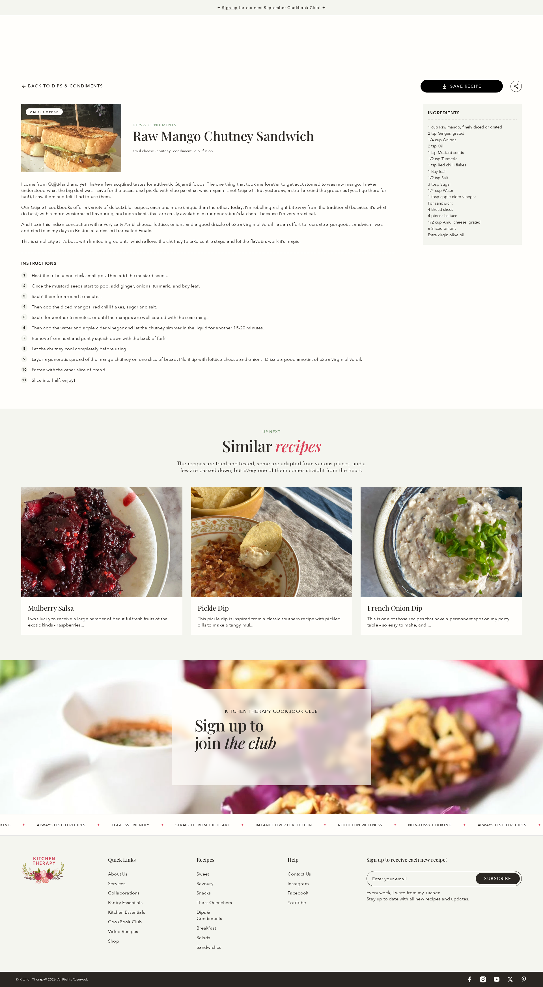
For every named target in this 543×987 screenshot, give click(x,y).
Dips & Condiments (209, 915)
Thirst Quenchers (214, 903)
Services (116, 884)
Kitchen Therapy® (34, 979)
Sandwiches (209, 947)
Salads (203, 938)
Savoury (205, 884)
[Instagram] (483, 979)
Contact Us (299, 874)
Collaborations (123, 893)
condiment (182, 151)
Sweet (203, 874)
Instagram (298, 884)
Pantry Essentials (125, 903)
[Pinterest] (523, 979)
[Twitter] (510, 979)
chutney (164, 151)
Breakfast (206, 928)
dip (197, 151)
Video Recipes (123, 931)
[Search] (24, 32)
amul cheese (144, 151)
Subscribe (497, 878)
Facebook (298, 893)
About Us (117, 874)
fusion (207, 151)
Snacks (204, 893)
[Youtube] (496, 979)
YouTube (297, 903)
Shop (113, 941)
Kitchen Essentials (126, 912)
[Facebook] (469, 979)
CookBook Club (125, 922)
